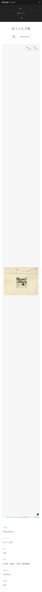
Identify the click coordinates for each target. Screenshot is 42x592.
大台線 (18, 564)
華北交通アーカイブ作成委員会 (31, 517)
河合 (4, 585)
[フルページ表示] (5, 54)
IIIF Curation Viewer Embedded (14, 517)
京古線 (5, 564)
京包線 (11, 564)
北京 (4, 553)
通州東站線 (26, 564)
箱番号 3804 (21, 13)
